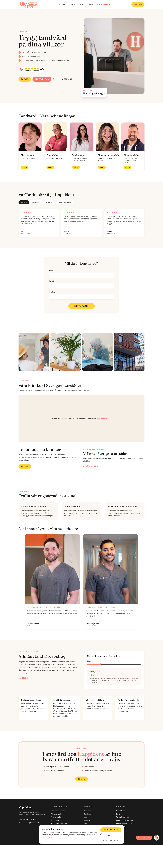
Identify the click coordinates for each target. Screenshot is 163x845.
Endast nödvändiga (111, 840)
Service (24, 202)
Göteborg (87, 814)
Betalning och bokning (124, 820)
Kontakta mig (81, 306)
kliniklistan (106, 418)
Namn (51, 270)
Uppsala (87, 820)
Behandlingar (76, 4)
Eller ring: (62, 79)
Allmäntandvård (56, 814)
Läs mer (22, 678)
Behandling (36, 202)
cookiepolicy (47, 837)
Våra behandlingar (58, 811)
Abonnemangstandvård (59, 823)
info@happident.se (33, 823)
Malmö (86, 817)
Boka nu (24, 79)
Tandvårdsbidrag (122, 817)
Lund (85, 823)
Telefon (52, 292)
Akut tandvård (104, 4)
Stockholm (87, 811)
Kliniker (62, 4)
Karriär (90, 4)
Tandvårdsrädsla (64, 202)
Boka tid (138, 4)
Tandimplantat (56, 820)
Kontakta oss (121, 811)
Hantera (111, 836)
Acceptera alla (111, 830)
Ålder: (90, 661)
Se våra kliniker (90, 466)
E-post (51, 281)
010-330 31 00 (31, 819)
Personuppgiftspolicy (124, 823)
